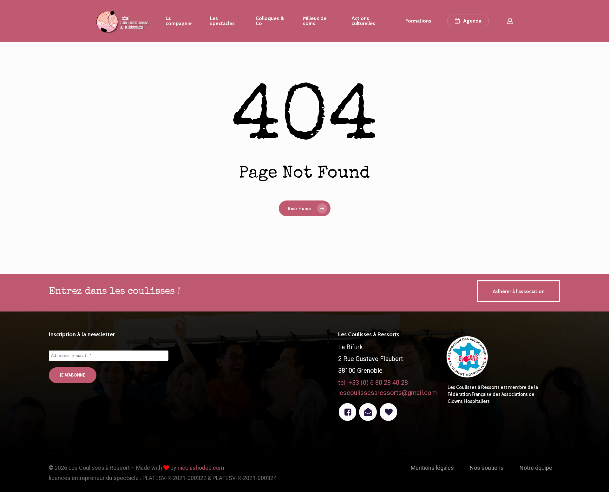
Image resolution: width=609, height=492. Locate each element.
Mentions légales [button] (432, 467)
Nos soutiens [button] (487, 467)
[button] (518, 291)
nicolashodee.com (201, 467)
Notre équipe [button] (536, 467)
